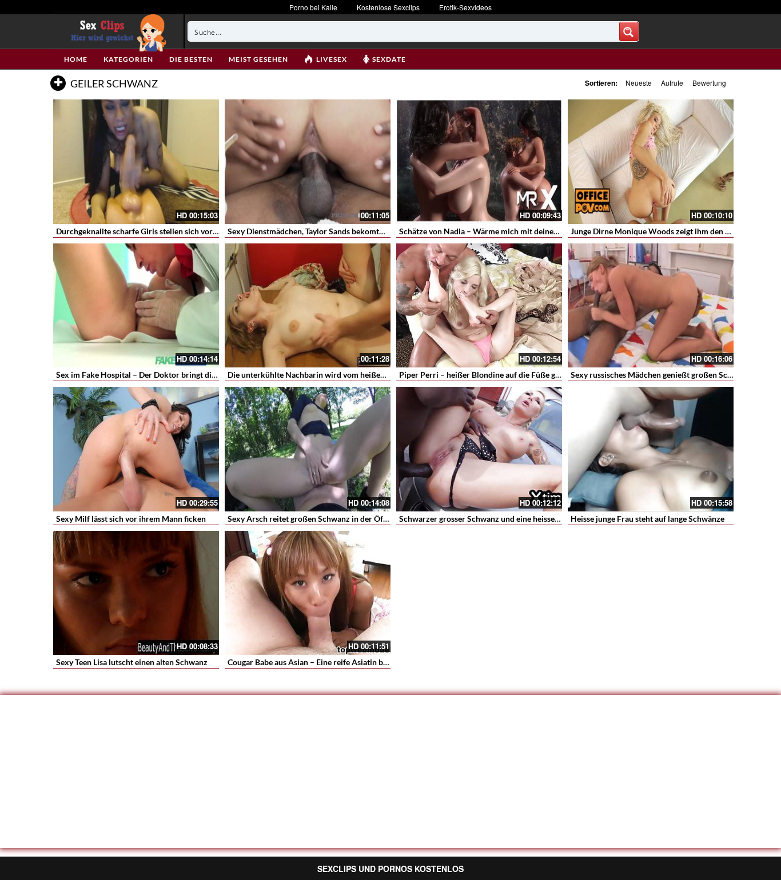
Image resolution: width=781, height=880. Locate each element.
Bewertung (709, 82)
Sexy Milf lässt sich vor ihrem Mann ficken (131, 518)
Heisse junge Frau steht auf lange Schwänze (647, 518)
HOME (75, 59)
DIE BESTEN (191, 59)
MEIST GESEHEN (258, 59)
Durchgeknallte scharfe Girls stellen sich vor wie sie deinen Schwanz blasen (189, 231)
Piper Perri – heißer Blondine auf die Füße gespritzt (491, 374)
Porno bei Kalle (313, 7)
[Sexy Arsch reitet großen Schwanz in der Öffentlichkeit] (307, 449)
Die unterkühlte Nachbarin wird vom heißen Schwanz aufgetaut (341, 374)
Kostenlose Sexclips (388, 7)
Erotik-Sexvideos (465, 7)
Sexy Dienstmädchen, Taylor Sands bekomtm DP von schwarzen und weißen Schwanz (379, 231)
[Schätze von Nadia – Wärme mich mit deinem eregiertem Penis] (479, 161)
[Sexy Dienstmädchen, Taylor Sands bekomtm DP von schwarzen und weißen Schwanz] (307, 161)
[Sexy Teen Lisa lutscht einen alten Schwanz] (136, 593)
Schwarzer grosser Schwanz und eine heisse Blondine (493, 518)
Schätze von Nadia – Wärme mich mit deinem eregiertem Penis (510, 231)
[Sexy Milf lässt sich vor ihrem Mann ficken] (136, 449)
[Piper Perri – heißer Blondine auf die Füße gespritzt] (479, 305)
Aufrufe (672, 82)
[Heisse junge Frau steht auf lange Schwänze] (651, 449)
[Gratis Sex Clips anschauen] (115, 31)
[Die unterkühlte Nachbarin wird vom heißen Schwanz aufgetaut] (307, 305)
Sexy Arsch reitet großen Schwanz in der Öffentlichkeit (326, 518)
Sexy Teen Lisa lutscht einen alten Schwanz (132, 662)
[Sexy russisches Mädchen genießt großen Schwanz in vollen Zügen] (651, 305)
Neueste (638, 82)
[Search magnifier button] (629, 31)
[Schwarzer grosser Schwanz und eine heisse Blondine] (479, 449)
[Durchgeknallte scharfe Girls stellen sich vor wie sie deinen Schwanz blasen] (136, 161)
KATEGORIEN (128, 59)
